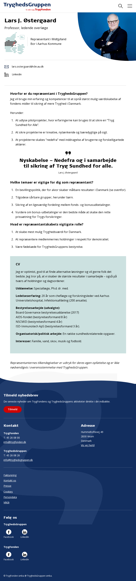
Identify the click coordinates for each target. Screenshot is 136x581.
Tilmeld (12, 409)
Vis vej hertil (88, 445)
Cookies (8, 491)
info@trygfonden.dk (15, 442)
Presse (7, 485)
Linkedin (17, 74)
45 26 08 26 (12, 455)
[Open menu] (130, 6)
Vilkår (7, 502)
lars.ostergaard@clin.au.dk (28, 66)
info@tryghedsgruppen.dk (18, 460)
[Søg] (120, 6)
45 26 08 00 (12, 437)
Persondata (10, 497)
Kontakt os (10, 480)
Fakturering (10, 475)
